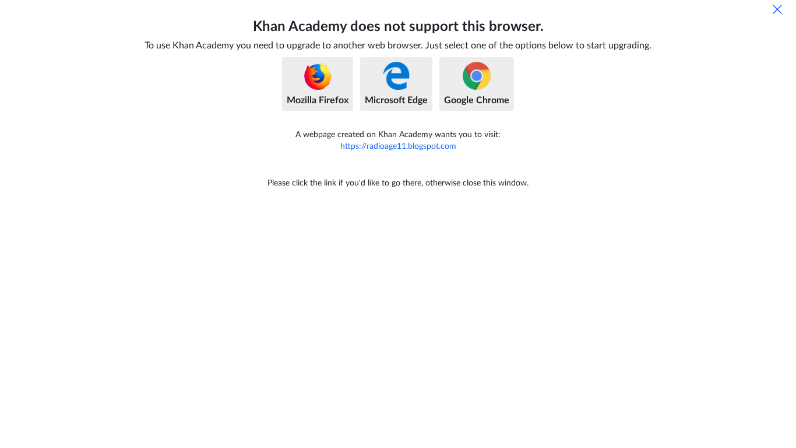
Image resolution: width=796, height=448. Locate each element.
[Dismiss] (777, 9)
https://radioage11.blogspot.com (398, 146)
